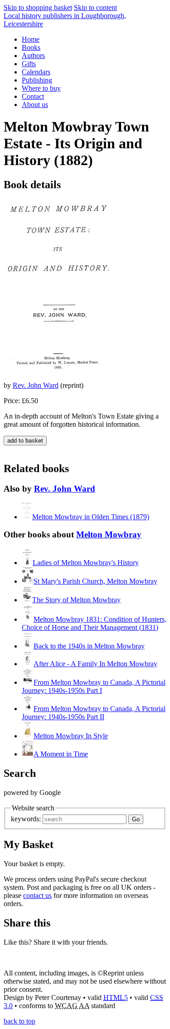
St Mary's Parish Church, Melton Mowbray (95, 581)
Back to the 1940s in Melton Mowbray (89, 646)
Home (30, 39)
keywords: (26, 819)
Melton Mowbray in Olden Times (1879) (90, 517)
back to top (19, 1021)
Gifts (29, 64)
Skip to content (95, 7)
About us (35, 104)
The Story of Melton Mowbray (76, 600)
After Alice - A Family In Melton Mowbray (95, 664)
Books (31, 47)
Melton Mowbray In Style (71, 736)
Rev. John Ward (35, 385)
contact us (37, 895)
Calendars (36, 72)
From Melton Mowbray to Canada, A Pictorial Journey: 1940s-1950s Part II (93, 713)
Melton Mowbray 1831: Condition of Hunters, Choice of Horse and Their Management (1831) (94, 623)
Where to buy (41, 88)
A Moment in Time (61, 754)
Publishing (37, 80)
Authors (33, 55)
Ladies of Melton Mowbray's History (86, 562)
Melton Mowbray (108, 534)
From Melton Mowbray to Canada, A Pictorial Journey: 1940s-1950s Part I (93, 686)
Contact (33, 96)
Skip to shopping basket (38, 7)
